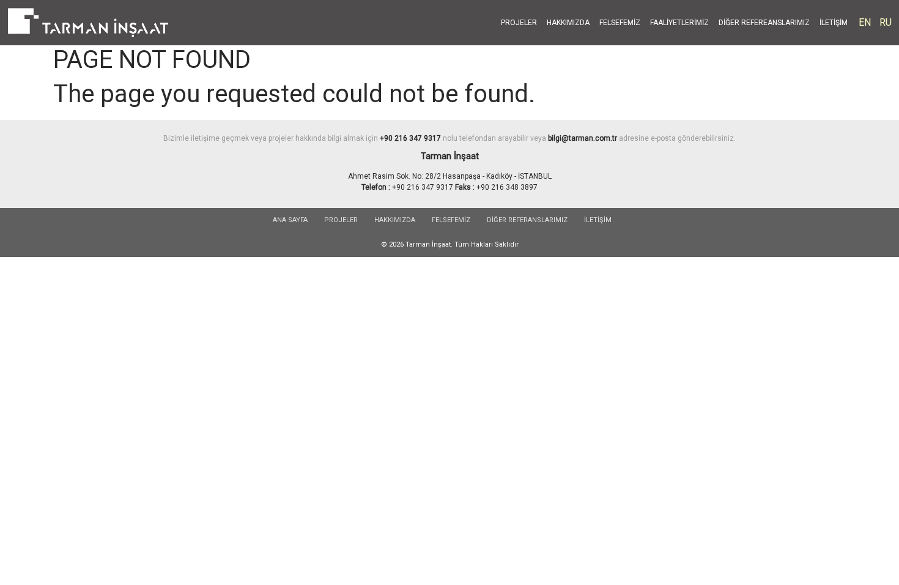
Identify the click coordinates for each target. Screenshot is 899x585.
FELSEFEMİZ (619, 22)
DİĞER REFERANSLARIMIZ (527, 220)
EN (865, 22)
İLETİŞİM (833, 22)
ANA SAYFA (290, 220)
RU (885, 22)
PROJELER (519, 22)
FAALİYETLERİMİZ (679, 22)
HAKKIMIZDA (568, 22)
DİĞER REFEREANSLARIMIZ (764, 22)
